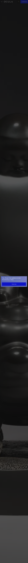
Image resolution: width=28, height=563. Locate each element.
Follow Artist (14, 284)
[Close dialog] (25, 278)
